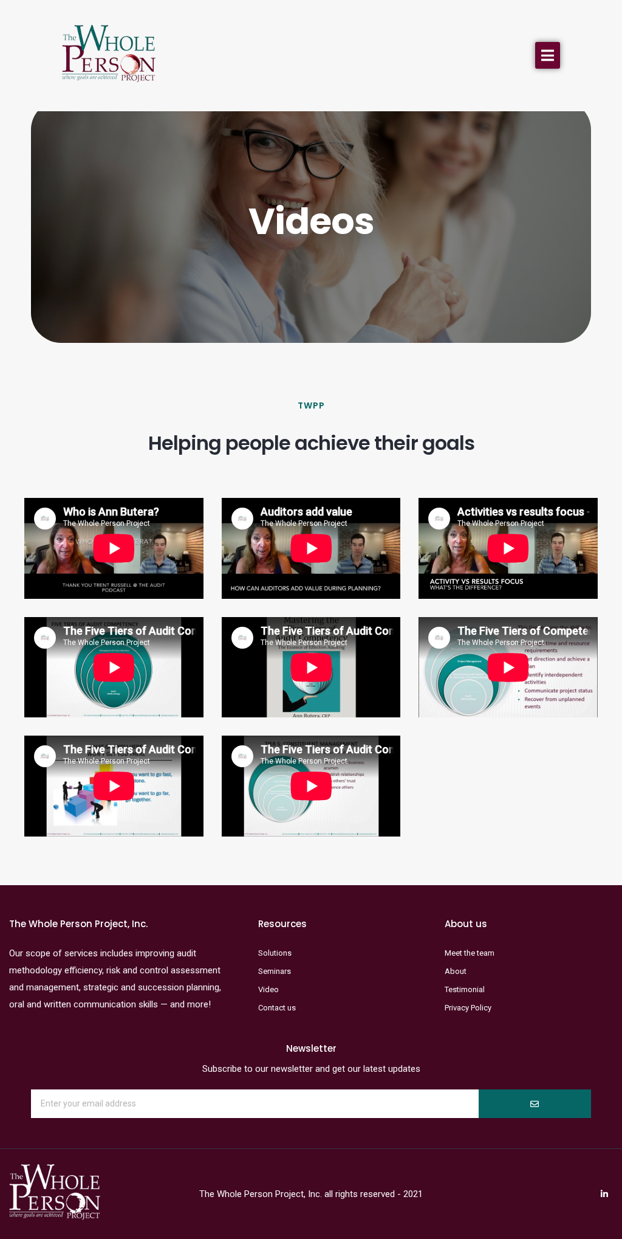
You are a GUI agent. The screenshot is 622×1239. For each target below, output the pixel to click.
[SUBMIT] (534, 1103)
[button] (547, 55)
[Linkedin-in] (604, 1194)
